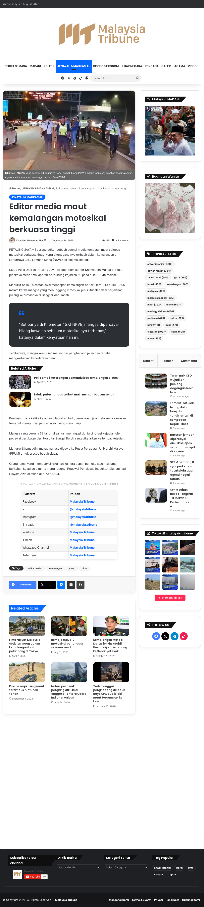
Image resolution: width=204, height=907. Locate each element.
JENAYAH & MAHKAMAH (73, 66)
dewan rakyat (159, 270)
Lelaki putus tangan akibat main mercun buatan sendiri (74, 394)
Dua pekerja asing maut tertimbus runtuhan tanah (26, 690)
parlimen (156, 318)
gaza (180, 277)
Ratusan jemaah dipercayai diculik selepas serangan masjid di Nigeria (182, 443)
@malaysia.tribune (83, 524)
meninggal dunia (160, 311)
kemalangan (55, 568)
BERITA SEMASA (16, 66)
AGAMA (179, 66)
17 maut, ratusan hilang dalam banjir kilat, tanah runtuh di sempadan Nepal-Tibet (182, 413)
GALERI (166, 66)
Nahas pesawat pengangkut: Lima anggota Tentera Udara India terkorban (68, 692)
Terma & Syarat (141, 899)
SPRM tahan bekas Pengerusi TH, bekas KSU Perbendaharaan (182, 498)
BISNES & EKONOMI (106, 66)
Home (16, 188)
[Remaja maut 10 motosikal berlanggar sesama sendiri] (69, 626)
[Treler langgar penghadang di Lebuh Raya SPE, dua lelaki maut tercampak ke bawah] (111, 672)
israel (154, 284)
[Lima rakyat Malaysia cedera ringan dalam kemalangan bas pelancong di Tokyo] (27, 626)
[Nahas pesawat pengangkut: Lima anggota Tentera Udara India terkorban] (69, 672)
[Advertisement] (170, 746)
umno (154, 338)
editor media (34, 568)
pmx (153, 324)
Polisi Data (172, 899)
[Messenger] (61, 585)
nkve (84, 568)
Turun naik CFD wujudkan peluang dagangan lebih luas (181, 384)
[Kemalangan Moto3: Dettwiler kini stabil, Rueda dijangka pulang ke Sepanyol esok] (111, 626)
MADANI (35, 66)
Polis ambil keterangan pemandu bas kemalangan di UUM (76, 378)
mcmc (173, 304)
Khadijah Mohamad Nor (29, 240)
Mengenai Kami (119, 899)
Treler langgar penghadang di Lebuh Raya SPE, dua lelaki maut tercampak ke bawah (109, 693)
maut (72, 568)
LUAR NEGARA (132, 66)
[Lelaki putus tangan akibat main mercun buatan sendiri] (20, 399)
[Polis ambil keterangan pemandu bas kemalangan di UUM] (20, 382)
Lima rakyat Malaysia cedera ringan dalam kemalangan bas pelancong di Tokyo (24, 645)
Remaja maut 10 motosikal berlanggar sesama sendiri (67, 643)
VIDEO (192, 66)
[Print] (80, 585)
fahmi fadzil (158, 277)
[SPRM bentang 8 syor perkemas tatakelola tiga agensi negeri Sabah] (156, 467)
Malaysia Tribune (82, 501)
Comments (189, 361)
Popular (167, 361)
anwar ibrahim (160, 263)
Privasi (158, 899)
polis (172, 324)
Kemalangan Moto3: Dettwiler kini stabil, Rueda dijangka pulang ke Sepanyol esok (110, 645)
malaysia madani (160, 297)
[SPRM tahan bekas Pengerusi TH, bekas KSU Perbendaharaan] (156, 495)
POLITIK (49, 66)
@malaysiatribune (83, 509)
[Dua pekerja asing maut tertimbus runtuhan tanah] (27, 672)
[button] (152, 547)
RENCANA (152, 66)
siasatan (156, 331)
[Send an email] (45, 240)
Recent (148, 361)
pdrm (177, 318)
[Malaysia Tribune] (102, 34)
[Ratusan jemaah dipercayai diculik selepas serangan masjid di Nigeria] (156, 440)
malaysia (156, 291)
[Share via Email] (71, 585)
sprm (178, 331)
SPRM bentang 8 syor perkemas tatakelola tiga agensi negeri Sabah (182, 470)
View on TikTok (172, 597)
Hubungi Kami (191, 899)
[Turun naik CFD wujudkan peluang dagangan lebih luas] (156, 381)
